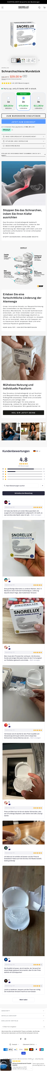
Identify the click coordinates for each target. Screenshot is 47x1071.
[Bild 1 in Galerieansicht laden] (13, 60)
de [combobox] (37, 451)
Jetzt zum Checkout (23, 122)
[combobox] (42, 485)
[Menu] (2, 7)
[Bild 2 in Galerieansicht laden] (18, 60)
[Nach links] (8, 60)
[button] (39, 7)
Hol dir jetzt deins (23, 413)
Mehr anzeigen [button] (36, 515)
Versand (4, 79)
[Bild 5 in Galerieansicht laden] (33, 60)
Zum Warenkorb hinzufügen (24, 116)
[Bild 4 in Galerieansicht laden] (28, 60)
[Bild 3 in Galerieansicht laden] (23, 60)
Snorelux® (5, 67)
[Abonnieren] (44, 1027)
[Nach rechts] (39, 60)
